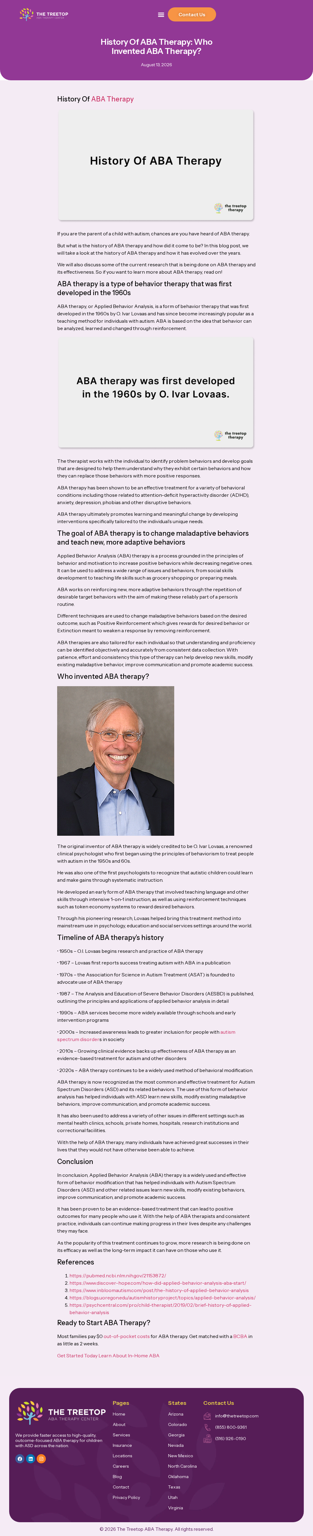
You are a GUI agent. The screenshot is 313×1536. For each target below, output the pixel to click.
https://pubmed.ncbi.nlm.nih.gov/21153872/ (117, 1275)
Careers (121, 1466)
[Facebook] (19, 1458)
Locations (122, 1455)
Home (119, 1414)
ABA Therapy (112, 99)
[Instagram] (41, 1458)
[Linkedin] (30, 1458)
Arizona (175, 1414)
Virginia (175, 1508)
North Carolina (182, 1466)
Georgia (176, 1435)
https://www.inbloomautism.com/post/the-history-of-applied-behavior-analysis (159, 1290)
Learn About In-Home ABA (129, 1355)
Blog (117, 1476)
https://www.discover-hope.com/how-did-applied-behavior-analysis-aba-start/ (157, 1283)
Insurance (122, 1445)
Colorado (177, 1424)
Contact (121, 1487)
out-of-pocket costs (127, 1336)
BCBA (240, 1336)
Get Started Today (77, 1355)
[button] (161, 15)
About (119, 1424)
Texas (174, 1487)
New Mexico (180, 1455)
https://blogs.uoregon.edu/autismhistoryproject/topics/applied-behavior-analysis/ (162, 1298)
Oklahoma (178, 1476)
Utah (173, 1497)
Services (121, 1435)
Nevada (176, 1445)
